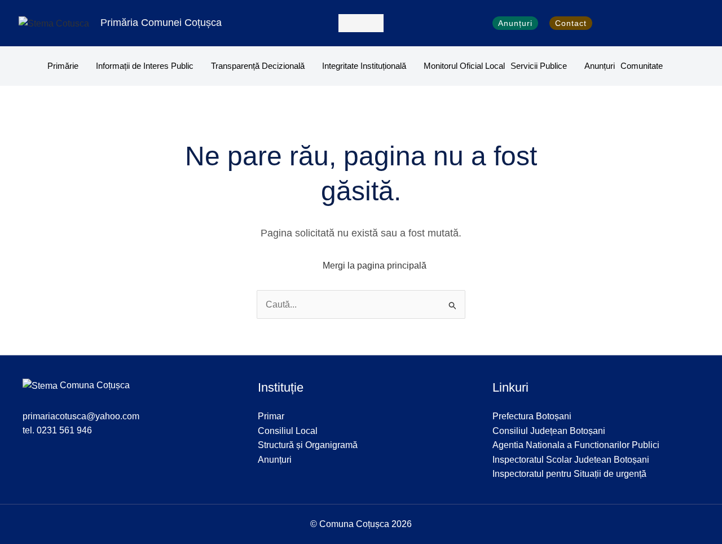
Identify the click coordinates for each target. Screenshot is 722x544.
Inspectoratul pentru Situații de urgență (569, 474)
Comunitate (641, 66)
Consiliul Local (288, 431)
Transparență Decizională (258, 66)
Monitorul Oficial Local (464, 66)
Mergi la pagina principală (374, 265)
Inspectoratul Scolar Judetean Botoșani (570, 459)
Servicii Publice (538, 66)
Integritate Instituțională (364, 66)
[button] (361, 23)
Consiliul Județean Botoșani (548, 431)
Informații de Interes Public (144, 66)
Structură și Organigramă (308, 445)
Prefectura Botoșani (531, 416)
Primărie (62, 66)
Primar (271, 416)
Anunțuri (599, 66)
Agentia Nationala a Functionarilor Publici (575, 445)
